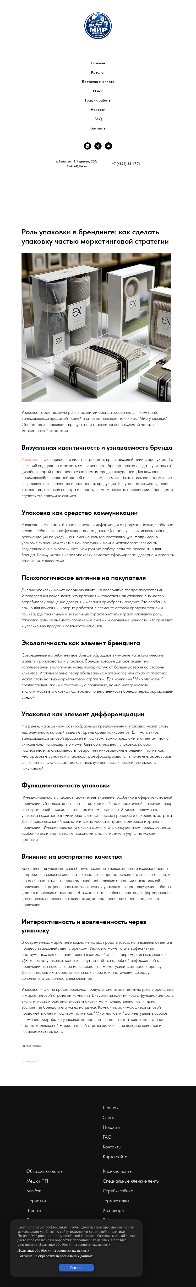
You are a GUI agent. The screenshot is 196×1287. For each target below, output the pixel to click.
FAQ (98, 119)
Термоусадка (116, 1200)
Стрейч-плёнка (118, 1191)
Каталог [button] (98, 72)
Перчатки (36, 1200)
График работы (98, 100)
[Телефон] (98, 146)
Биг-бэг (33, 1191)
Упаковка (30, 459)
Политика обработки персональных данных (53, 1250)
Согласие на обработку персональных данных (55, 1256)
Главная (98, 63)
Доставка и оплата (98, 81)
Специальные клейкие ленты (131, 1181)
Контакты (98, 128)
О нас (98, 91)
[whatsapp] (87, 146)
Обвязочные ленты (44, 1171)
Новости (98, 109)
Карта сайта (115, 1156)
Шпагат (34, 1210)
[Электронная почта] (108, 146)
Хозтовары (113, 1210)
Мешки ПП (37, 1181)
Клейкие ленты (117, 1171)
